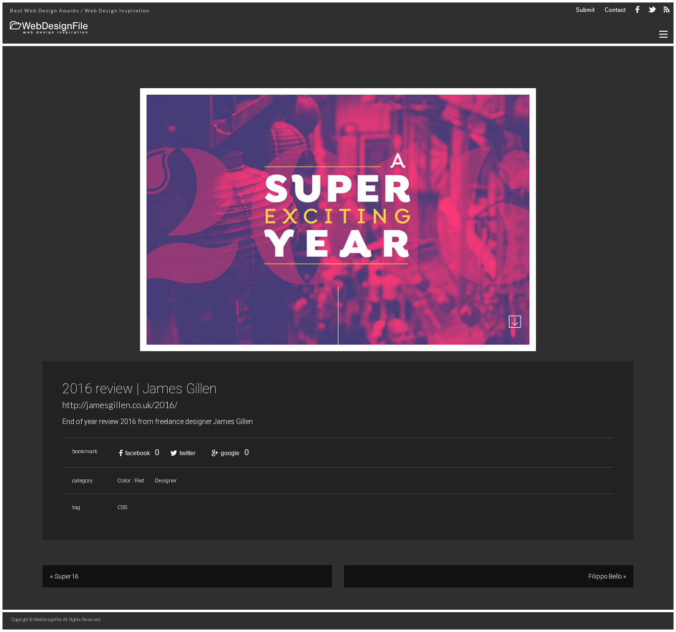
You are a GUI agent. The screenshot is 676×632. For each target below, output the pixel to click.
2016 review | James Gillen (139, 389)
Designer (166, 480)
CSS (122, 507)
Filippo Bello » (607, 576)
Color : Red (130, 480)
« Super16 (64, 576)
